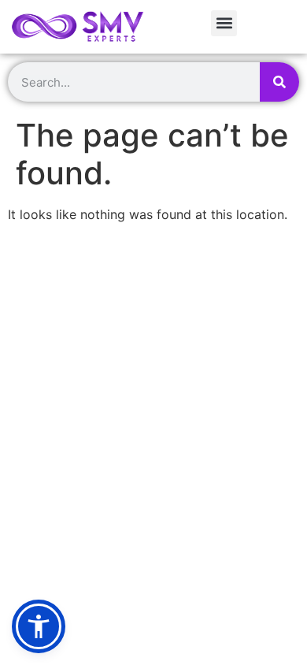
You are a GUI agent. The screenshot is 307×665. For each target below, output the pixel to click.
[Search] (279, 82)
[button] (224, 23)
